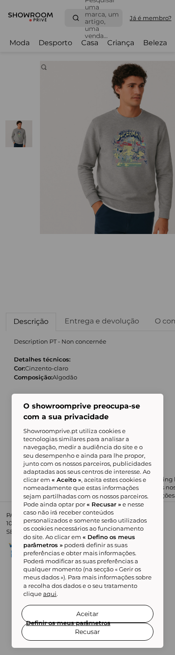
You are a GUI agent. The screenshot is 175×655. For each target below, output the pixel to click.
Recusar (87, 632)
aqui (50, 593)
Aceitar (87, 614)
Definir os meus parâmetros (68, 622)
